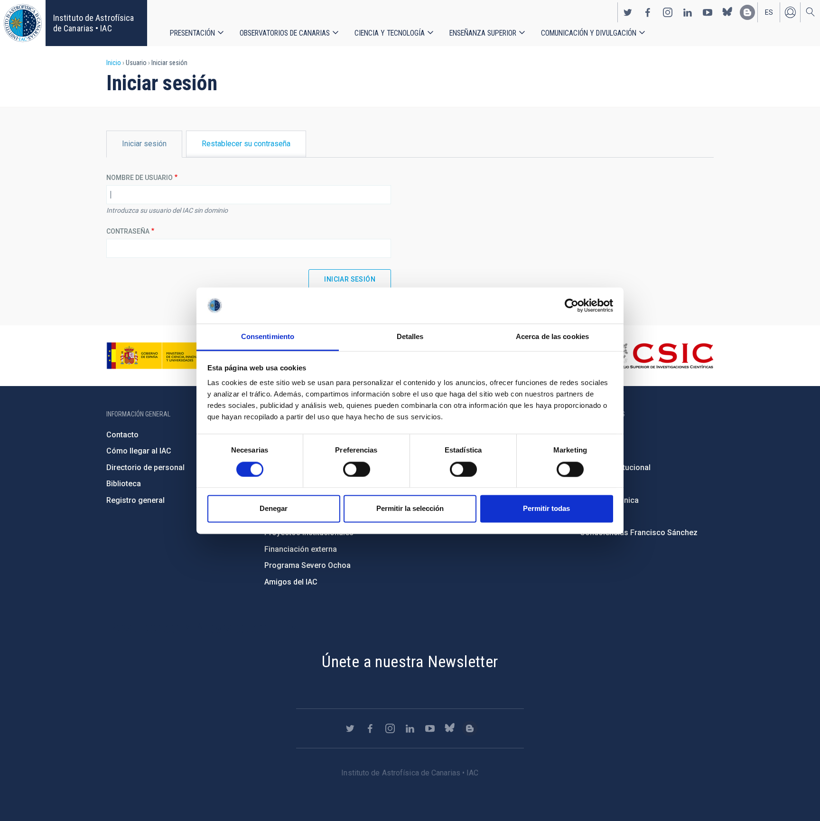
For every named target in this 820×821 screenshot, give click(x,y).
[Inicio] (23, 23)
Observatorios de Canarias (285, 33)
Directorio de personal (145, 467)
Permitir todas (546, 509)
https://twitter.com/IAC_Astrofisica (628, 12)
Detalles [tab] (410, 337)
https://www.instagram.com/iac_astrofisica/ (668, 12)
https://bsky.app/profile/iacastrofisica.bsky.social (727, 12)
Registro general (135, 500)
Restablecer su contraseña (246, 143)
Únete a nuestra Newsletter (410, 661)
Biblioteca (123, 483)
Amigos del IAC (290, 581)
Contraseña (127, 231)
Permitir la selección (410, 509)
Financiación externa (300, 549)
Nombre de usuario (139, 177)
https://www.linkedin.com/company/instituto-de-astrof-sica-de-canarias (688, 12)
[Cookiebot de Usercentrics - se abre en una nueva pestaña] (571, 305)
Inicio (113, 62)
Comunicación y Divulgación (588, 33)
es (769, 12)
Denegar (274, 509)
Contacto (122, 434)
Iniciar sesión (790, 12)
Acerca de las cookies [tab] (552, 337)
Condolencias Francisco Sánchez (639, 532)
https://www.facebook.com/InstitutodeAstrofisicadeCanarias (648, 12)
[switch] (356, 469)
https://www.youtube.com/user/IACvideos (708, 12)
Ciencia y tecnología (389, 33)
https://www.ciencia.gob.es (159, 355)
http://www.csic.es (662, 355)
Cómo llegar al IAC (138, 450)
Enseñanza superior (482, 33)
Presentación (192, 33)
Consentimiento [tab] (267, 337)
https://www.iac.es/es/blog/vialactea (747, 12)
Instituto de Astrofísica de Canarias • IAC (93, 23)
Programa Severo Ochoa (307, 565)
